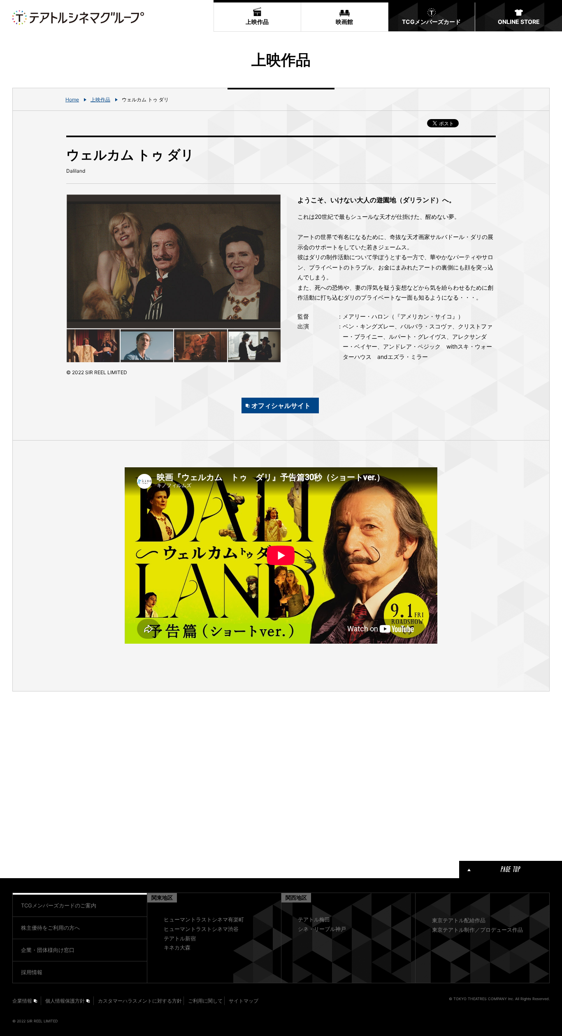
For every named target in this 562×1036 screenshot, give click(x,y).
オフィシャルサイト (281, 405)
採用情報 (31, 972)
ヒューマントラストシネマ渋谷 (201, 929)
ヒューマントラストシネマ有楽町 (204, 919)
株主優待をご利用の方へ (50, 927)
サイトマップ (243, 1001)
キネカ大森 (177, 947)
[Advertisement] (173, 774)
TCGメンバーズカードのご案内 (58, 905)
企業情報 (22, 1001)
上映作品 (100, 99)
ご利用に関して (205, 1001)
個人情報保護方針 (65, 1001)
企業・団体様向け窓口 (47, 950)
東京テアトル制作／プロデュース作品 (477, 929)
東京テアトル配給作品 (458, 920)
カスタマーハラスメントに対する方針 (140, 1001)
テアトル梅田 (314, 919)
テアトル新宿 (180, 938)
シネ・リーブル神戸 (322, 929)
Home (72, 99)
